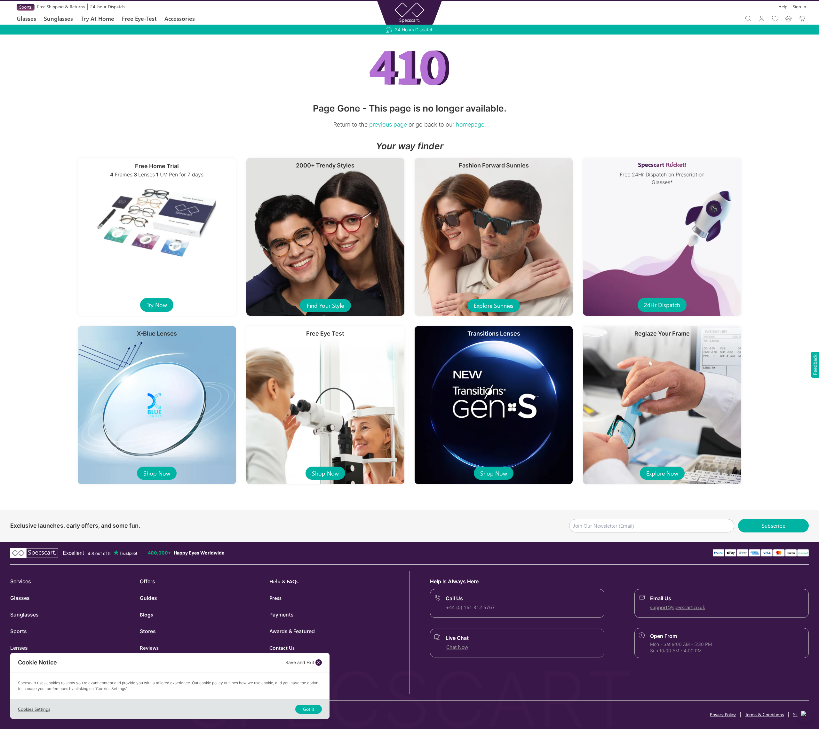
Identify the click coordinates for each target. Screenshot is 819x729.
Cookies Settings (34, 709)
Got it (308, 709)
